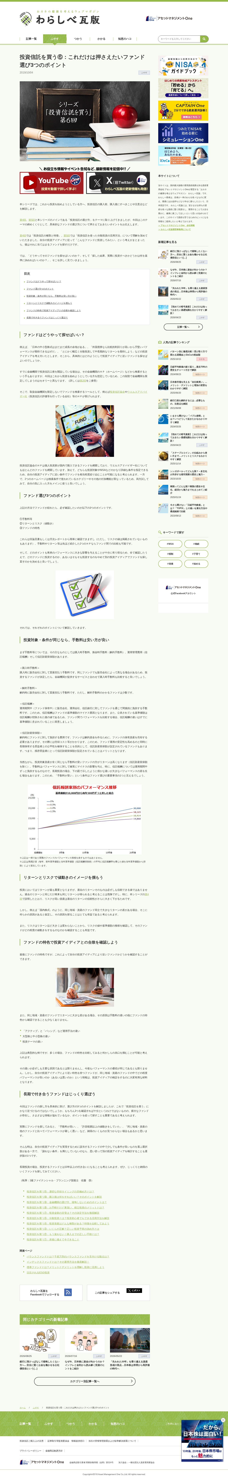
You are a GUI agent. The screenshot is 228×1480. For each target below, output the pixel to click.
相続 (196, 544)
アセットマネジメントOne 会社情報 (176, 225)
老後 (170, 563)
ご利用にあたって (174, 1423)
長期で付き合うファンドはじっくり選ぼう (47, 317)
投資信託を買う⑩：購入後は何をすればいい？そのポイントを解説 (64, 1196)
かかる (101, 38)
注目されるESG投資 (38, 1272)
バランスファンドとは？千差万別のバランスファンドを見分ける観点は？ (68, 1256)
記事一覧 (31, 38)
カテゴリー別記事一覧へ (84, 1381)
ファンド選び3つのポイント (40, 289)
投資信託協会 (117, 391)
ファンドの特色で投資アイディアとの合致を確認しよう (54, 310)
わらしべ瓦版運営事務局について (174, 229)
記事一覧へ (183, 327)
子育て (196, 554)
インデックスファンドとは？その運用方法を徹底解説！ (58, 1261)
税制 (170, 554)
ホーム (23, 1408)
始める (196, 563)
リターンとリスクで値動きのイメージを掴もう (49, 303)
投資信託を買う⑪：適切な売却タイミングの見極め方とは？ (60, 1191)
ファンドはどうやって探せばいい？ (44, 281)
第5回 (32, 219)
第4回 (23, 219)
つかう (78, 38)
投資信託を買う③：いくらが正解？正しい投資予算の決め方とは (63, 1228)
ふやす (55, 38)
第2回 (83, 380)
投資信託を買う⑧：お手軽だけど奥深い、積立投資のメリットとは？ (65, 1207)
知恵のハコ (125, 38)
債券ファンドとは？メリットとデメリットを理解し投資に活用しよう (65, 1267)
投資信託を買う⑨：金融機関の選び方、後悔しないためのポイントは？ (67, 1202)
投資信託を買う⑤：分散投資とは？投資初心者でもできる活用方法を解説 (68, 1218)
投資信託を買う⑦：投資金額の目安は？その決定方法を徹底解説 (63, 1212)
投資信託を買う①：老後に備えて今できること (53, 1239)
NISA (170, 544)
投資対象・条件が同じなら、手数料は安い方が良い (51, 296)
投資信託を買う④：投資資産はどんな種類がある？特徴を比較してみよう (68, 1223)
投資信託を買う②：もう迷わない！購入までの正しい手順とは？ (63, 1234)
